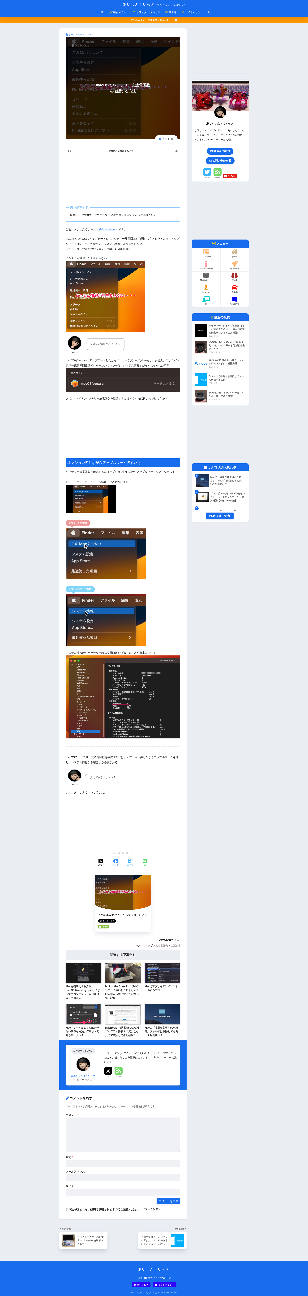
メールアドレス (76, 1171)
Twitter (207, 177)
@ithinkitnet (108, 229)
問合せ (172, 12)
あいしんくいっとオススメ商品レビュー (153, 20)
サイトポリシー (193, 12)
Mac (177, 940)
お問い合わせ (220, 160)
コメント (72, 1115)
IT (101, 12)
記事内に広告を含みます (121, 151)
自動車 (235, 292)
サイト (70, 1186)
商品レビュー (120, 12)
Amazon (206, 292)
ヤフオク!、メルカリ (148, 12)
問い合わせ (235, 268)
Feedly (118, 1076)
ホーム (235, 256)
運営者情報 (220, 150)
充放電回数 (161, 945)
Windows (234, 304)
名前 (69, 1157)
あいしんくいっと (154, 4)
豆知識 (176, 945)
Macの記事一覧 (218, 515)
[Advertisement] (123, 179)
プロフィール (206, 256)
